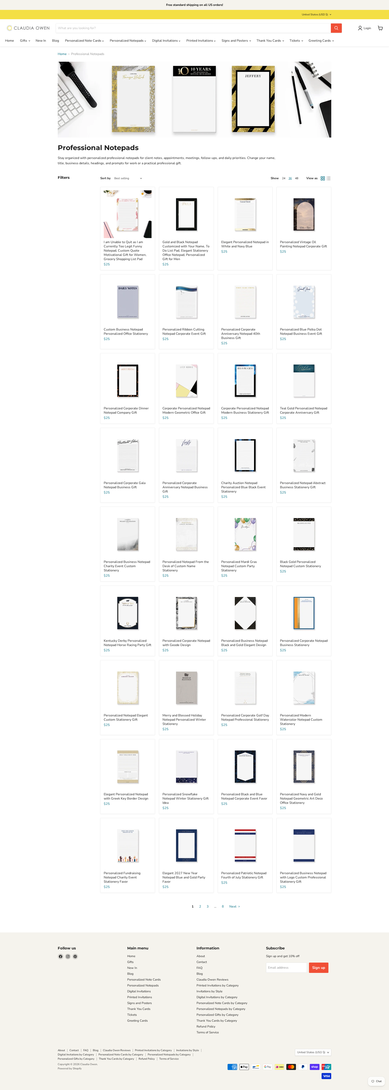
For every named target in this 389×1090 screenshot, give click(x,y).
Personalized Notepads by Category (221, 1009)
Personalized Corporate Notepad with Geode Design (186, 643)
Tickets (295, 40)
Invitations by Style (209, 991)
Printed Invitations (200, 40)
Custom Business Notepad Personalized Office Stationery (126, 331)
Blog (55, 40)
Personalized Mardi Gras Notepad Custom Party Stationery (239, 566)
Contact (202, 962)
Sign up (318, 967)
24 (283, 178)
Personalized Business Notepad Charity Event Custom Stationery (127, 566)
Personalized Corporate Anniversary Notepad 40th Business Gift (240, 333)
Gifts (24, 40)
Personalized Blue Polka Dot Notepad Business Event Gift (301, 331)
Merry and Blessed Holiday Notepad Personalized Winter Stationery (184, 719)
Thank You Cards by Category (217, 1021)
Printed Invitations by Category (218, 985)
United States (315, 14)
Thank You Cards (269, 40)
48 (296, 178)
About (201, 956)
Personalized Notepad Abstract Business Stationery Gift (303, 485)
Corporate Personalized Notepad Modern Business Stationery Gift (245, 410)
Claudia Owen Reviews (212, 980)
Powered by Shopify (70, 1068)
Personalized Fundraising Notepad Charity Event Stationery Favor (122, 877)
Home (9, 40)
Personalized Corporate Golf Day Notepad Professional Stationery (245, 717)
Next (233, 906)
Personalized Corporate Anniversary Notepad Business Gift (185, 487)
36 (290, 178)
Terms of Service (208, 1032)
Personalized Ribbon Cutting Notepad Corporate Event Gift (184, 331)
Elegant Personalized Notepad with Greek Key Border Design (126, 796)
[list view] (328, 178)
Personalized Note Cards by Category (222, 1003)
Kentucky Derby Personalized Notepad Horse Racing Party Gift (127, 643)
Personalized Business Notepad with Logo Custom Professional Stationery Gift (303, 877)
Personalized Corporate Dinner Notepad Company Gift (126, 410)
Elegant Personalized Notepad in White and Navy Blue (245, 244)
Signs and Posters (235, 40)
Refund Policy (206, 1026)
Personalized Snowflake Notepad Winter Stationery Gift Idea (185, 798)
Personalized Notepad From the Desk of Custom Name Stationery (185, 566)
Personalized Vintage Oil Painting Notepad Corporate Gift (303, 244)
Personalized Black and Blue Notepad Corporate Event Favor (244, 796)
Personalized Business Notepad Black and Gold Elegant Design (244, 643)
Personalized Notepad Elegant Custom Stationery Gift (126, 717)
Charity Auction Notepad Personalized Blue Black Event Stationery (243, 487)
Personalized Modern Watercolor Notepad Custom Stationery (301, 719)
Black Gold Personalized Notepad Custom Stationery (300, 564)
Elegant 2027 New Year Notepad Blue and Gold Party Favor (183, 877)
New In (41, 40)
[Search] (336, 28)
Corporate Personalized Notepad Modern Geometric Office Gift (186, 410)
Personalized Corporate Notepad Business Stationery (304, 643)
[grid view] (323, 178)
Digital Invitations (165, 40)
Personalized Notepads (127, 40)
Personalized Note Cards (83, 40)
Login (367, 28)
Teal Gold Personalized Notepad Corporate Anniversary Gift (303, 410)
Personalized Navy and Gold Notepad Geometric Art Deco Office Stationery (301, 798)
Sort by (105, 178)
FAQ (200, 968)
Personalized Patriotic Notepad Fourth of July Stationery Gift (243, 875)
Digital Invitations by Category (217, 997)
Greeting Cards (320, 40)
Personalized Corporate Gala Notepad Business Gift (124, 485)
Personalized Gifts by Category (217, 1015)
